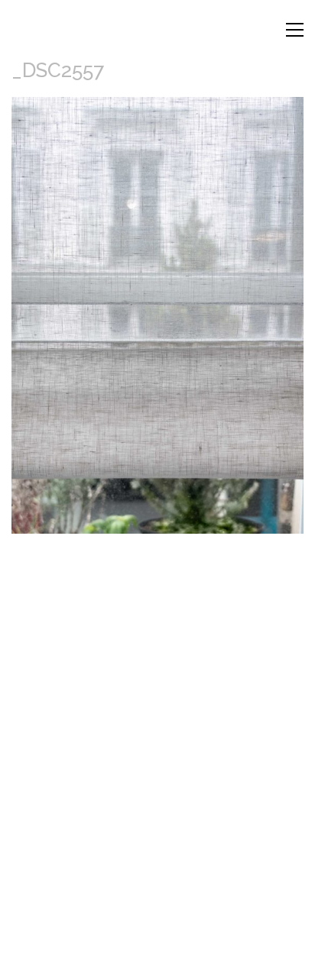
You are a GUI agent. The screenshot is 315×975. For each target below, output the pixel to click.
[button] (295, 29)
